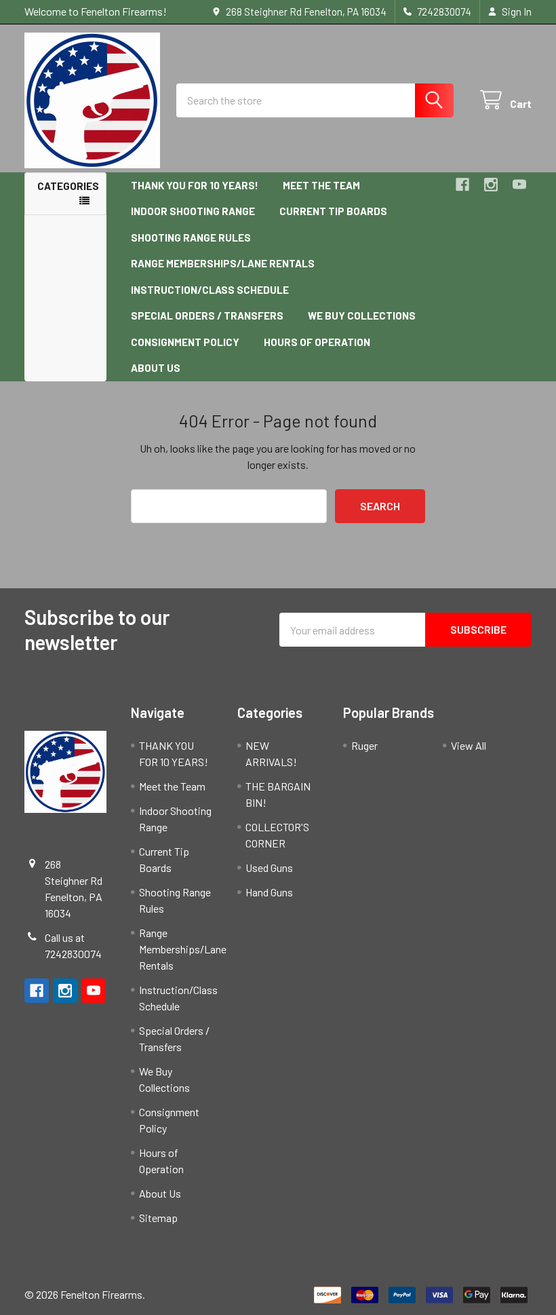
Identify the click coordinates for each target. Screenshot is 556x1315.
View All (468, 745)
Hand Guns (269, 891)
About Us (155, 368)
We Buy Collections (362, 315)
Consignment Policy (185, 342)
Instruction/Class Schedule (210, 290)
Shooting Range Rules (191, 237)
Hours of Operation (317, 342)
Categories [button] (68, 186)
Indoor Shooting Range (193, 211)
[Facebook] (462, 184)
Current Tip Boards (333, 211)
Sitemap (158, 1217)
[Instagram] (491, 184)
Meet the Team (321, 185)
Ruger (364, 745)
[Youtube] (519, 184)
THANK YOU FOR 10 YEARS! (194, 185)
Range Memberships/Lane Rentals (223, 263)
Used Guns (269, 867)
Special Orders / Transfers (207, 315)
